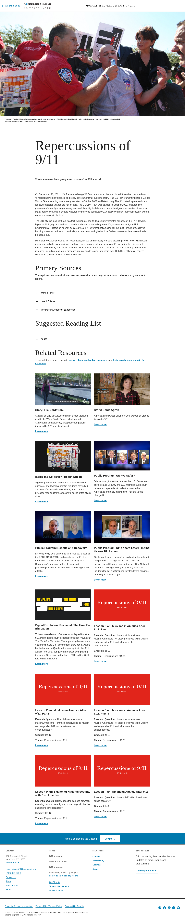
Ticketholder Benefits (59, 886)
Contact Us (11, 877)
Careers (96, 856)
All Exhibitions (12, 5)
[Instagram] (169, 907)
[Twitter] (173, 907)
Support (96, 869)
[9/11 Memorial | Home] (38, 6)
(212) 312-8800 (13, 873)
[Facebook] (159, 907)
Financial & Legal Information (19, 906)
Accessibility (98, 861)
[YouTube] (178, 907)
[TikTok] (164, 907)
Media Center (12, 885)
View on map (12, 862)
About (8, 881)
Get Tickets (54, 882)
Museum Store (56, 890)
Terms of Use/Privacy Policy (49, 906)
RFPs (8, 889)
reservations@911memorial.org (21, 869)
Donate (108, 839)
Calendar (96, 865)
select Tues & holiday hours (63, 876)
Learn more (41, 431)
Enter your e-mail (147, 871)
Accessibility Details (74, 906)
